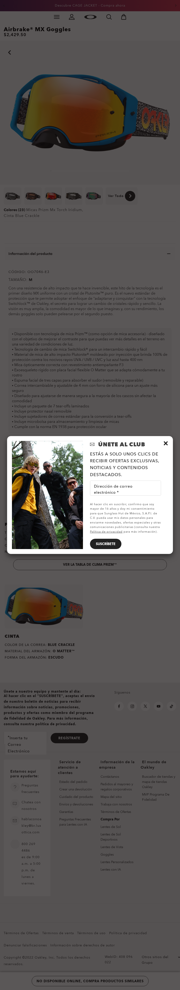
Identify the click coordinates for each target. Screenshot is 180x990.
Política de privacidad (106, 532)
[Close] (165, 443)
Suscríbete (106, 544)
